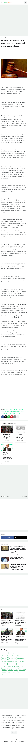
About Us (6, 741)
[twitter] (20, 537)
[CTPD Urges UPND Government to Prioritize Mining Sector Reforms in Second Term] (7, 447)
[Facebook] (2, 416)
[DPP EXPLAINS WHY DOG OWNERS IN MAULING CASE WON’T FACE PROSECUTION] (5, 559)
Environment (21, 658)
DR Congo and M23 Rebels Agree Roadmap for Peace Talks (7, 437)
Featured (3, 411)
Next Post (23, 496)
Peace (17, 666)
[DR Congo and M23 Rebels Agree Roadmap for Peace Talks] (7, 429)
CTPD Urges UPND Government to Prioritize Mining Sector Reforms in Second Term (7, 456)
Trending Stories (16, 413)
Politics (3, 413)
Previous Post (5, 496)
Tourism (4, 672)
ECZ (18, 655)
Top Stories (8, 413)
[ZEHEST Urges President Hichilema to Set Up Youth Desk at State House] (7, 631)
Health (21, 411)
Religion (4, 669)
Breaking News (9, 37)
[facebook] (12, 732)
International (11, 666)
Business (15, 409)
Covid (8, 655)
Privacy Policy (13, 741)
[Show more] (17, 416)
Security (10, 669)
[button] (2, 2)
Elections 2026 (12, 658)
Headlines (16, 411)
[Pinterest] (11, 416)
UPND (19, 672)
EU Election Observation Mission (9, 661)
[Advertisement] (14, 20)
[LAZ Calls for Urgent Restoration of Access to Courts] (21, 429)
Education (20, 409)
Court (3, 655)
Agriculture (5, 653)
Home (2, 37)
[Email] (14, 416)
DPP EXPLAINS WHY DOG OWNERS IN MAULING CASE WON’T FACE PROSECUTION (17, 559)
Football (4, 664)
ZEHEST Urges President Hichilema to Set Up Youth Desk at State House (7, 638)
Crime (13, 655)
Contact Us (21, 741)
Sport (15, 669)
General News (10, 411)
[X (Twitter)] (5, 416)
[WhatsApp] (8, 416)
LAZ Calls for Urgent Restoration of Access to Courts (20, 437)
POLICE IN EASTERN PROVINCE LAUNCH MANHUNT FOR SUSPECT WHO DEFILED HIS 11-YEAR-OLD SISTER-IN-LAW (18, 567)
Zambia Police (5, 674)
